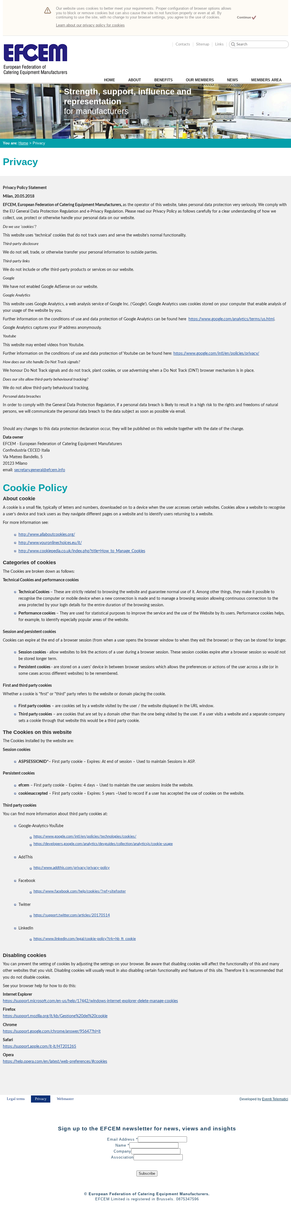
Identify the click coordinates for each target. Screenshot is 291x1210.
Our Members (200, 80)
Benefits (163, 80)
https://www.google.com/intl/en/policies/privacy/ (216, 353)
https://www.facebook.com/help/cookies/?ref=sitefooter (80, 891)
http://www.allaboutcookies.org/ (46, 534)
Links (219, 44)
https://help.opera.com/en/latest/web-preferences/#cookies (55, 1061)
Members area (266, 80)
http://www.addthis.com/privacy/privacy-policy (72, 868)
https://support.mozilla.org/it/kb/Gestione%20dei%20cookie (55, 1016)
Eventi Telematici (275, 1099)
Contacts (183, 44)
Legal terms (16, 1099)
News (232, 80)
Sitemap (202, 44)
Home (109, 80)
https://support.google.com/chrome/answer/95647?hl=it (52, 1031)
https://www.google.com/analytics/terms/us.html (231, 319)
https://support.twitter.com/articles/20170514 (72, 915)
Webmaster (65, 1099)
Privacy (41, 1099)
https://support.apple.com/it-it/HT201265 (39, 1046)
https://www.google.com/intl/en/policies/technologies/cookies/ (85, 837)
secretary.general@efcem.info (39, 470)
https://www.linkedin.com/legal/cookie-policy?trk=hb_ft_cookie (85, 939)
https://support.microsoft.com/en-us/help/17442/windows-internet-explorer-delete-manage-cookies (90, 1001)
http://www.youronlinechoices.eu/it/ (50, 543)
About (134, 80)
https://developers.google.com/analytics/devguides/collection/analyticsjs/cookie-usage (103, 844)
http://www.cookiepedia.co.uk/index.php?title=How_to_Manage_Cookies (81, 551)
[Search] (233, 44)
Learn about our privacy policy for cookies (90, 25)
